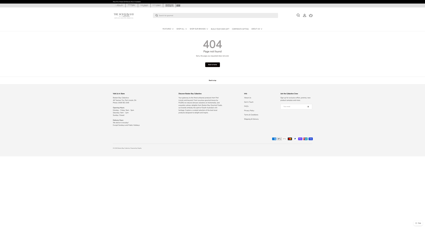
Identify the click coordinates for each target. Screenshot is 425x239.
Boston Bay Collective (124, 148)
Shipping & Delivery (251, 119)
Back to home (212, 65)
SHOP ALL (180, 29)
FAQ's (246, 106)
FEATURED (167, 29)
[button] (310, 15)
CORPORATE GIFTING (240, 29)
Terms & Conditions (251, 115)
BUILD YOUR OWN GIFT (220, 29)
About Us (247, 98)
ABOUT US (255, 29)
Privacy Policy (249, 110)
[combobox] (215, 15)
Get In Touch (248, 102)
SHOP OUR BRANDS (198, 29)
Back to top (212, 80)
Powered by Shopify (136, 148)
